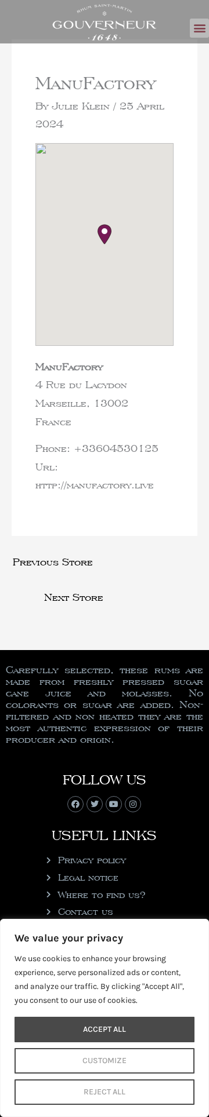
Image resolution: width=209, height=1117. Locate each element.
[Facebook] (75, 804)
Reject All (104, 1092)
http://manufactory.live (94, 485)
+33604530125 (116, 448)
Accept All (104, 1029)
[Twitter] (95, 804)
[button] (199, 28)
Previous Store (53, 562)
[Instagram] (133, 804)
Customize (104, 1060)
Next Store (73, 597)
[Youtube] (114, 804)
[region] (104, 1018)
